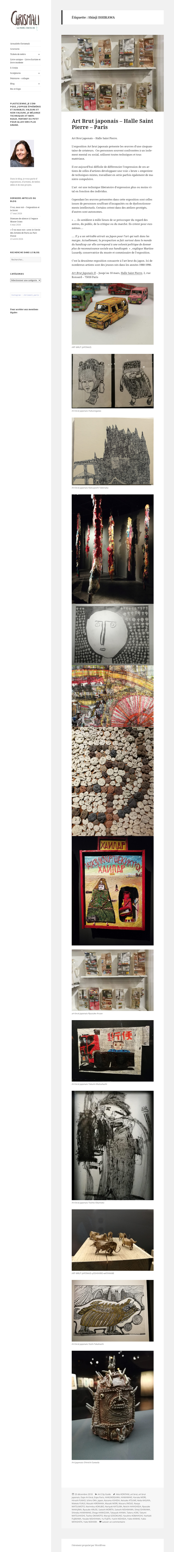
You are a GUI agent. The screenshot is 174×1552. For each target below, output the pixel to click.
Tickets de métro (18, 54)
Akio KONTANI (122, 1494)
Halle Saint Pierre (131, 273)
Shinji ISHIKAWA (142, 1509)
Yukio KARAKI (133, 1518)
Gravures (14, 48)
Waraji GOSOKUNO (113, 1515)
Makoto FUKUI (78, 1503)
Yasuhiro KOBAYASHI (133, 1515)
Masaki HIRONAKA (95, 1503)
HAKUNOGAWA (112, 1497)
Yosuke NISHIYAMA (91, 1518)
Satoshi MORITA (106, 1509)
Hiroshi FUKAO (79, 1500)
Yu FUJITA (106, 1518)
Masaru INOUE (126, 1503)
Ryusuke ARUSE (90, 1509)
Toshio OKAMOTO (94, 1515)
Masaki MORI (111, 1503)
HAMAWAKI (126, 1497)
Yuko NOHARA (90, 1521)
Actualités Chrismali (20, 43)
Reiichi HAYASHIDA (132, 1506)
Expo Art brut (87, 1497)
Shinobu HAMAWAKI (81, 1512)
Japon (100, 1500)
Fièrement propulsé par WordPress (88, 1545)
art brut (133, 1494)
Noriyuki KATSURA (113, 1506)
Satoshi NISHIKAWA (124, 1509)
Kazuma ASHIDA (112, 1500)
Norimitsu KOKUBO (95, 1506)
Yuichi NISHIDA (119, 1518)
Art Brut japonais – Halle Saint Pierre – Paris (112, 123)
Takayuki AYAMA (118, 1512)
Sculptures (15, 73)
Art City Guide (104, 1494)
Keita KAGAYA (143, 1500)
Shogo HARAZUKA (100, 1512)
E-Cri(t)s (14, 67)
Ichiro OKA (92, 1500)
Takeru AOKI (132, 1512)
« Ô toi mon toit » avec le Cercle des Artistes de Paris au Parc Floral (25, 232)
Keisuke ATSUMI (128, 1500)
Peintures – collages (19, 78)
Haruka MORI (139, 1497)
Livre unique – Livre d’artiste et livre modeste (25, 61)
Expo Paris (99, 1497)
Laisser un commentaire (113, 1521)
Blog (12, 83)
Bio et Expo (15, 88)
